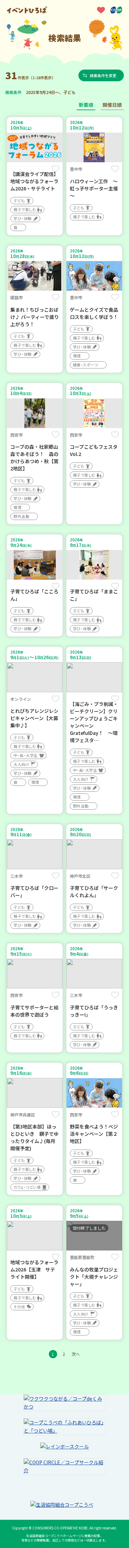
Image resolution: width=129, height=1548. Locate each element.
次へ (76, 1354)
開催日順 (112, 104)
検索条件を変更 (103, 75)
